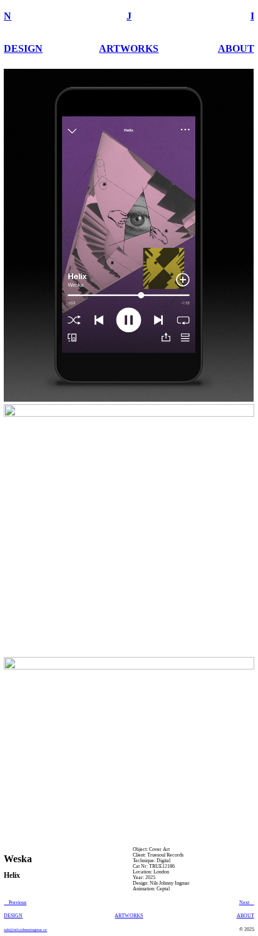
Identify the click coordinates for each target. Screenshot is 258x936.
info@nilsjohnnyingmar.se (25, 929)
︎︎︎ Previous (15, 902)
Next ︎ (246, 902)
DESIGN (23, 48)
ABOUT (236, 48)
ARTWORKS (128, 48)
